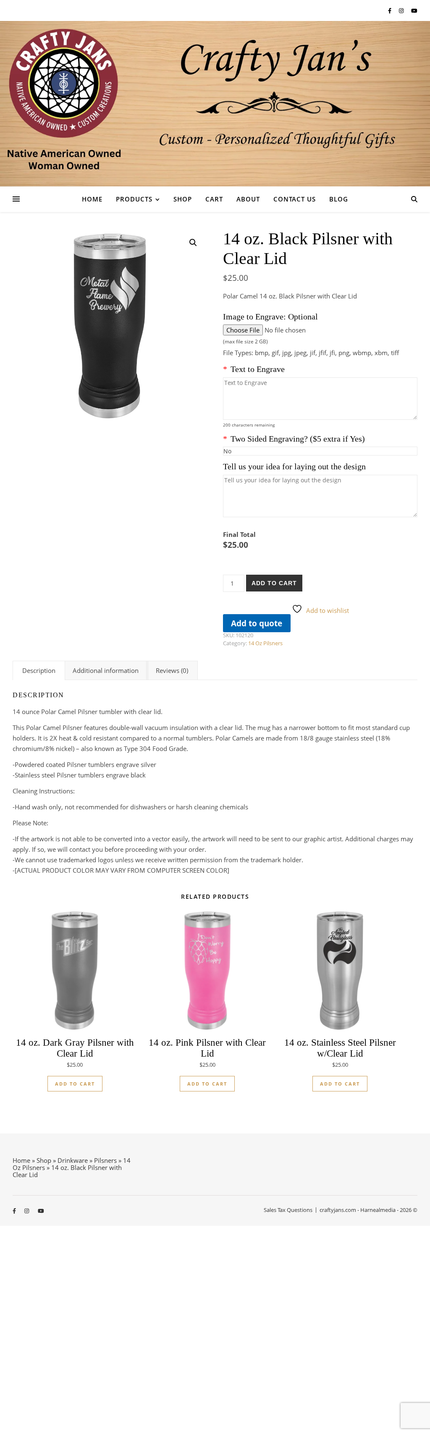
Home (92, 199)
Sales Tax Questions (288, 1210)
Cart (214, 199)
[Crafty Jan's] (215, 103)
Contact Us (294, 199)
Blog (338, 199)
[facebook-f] (390, 10)
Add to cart (274, 583)
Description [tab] (38, 670)
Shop (182, 199)
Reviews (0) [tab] (172, 670)
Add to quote (256, 623)
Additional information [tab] (106, 670)
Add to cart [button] (75, 1084)
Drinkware (73, 1160)
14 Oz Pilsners (265, 643)
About (248, 199)
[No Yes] (320, 451)
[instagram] (402, 10)
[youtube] (414, 10)
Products (134, 199)
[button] (193, 242)
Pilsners (105, 1160)
